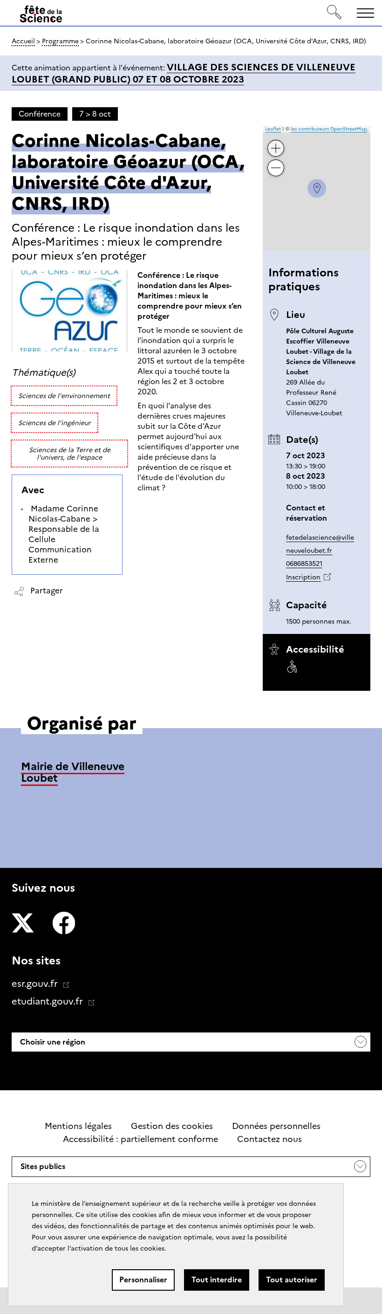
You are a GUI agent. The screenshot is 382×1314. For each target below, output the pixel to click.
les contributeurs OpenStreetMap (329, 129)
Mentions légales (78, 1126)
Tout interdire (216, 1279)
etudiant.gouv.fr (48, 1001)
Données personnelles (276, 1126)
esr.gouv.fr (36, 983)
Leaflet (273, 129)
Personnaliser (143, 1279)
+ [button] (276, 141)
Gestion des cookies (172, 1126)
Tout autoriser (291, 1279)
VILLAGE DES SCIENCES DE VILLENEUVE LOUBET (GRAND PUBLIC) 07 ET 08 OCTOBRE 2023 (183, 73)
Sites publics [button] (42, 1169)
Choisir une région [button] (51, 1042)
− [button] (276, 160)
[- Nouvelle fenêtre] (23, 924)
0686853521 (304, 563)
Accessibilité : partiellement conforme (140, 1139)
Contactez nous (269, 1139)
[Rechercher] (334, 13)
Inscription (303, 577)
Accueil (23, 41)
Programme (60, 41)
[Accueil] (41, 14)
